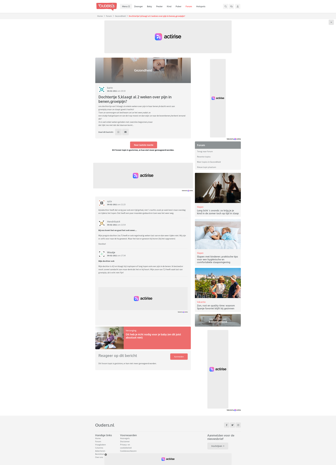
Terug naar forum (205, 151)
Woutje (111, 252)
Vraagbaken (100, 444)
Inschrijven (216, 446)
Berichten (99, 454)
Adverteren (100, 451)
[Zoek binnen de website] (225, 6)
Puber (178, 6)
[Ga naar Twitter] (232, 425)
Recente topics (204, 156)
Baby (149, 6)
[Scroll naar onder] (331, 22)
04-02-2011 (112, 91)
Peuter (159, 6)
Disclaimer (125, 441)
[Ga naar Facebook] (226, 425)
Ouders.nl (104, 425)
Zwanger (138, 6)
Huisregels (125, 438)
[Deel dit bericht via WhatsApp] (118, 132)
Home (100, 16)
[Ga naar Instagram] (238, 425)
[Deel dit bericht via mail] (125, 132)
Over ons (99, 457)
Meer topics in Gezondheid (209, 162)
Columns (99, 447)
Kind (169, 6)
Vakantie (201, 301)
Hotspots (200, 6)
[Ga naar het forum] (231, 6)
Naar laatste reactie (143, 145)
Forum (189, 6)
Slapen (200, 206)
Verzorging (131, 330)
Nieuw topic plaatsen (206, 167)
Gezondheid (120, 16)
